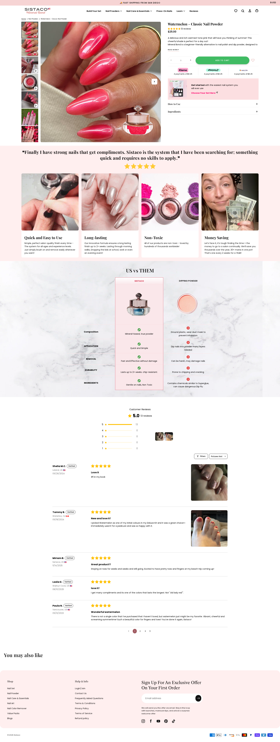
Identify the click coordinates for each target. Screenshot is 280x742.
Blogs (10, 718)
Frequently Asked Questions (89, 698)
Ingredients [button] (174, 111)
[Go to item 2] (168, 436)
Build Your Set (94, 11)
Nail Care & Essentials (18, 698)
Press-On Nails (164, 11)
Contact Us (80, 693)
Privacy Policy (82, 708)
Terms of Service (83, 713)
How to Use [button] (174, 104)
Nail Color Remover (17, 708)
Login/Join (80, 688)
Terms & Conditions (85, 703)
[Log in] (250, 11)
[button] (243, 11)
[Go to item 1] (159, 436)
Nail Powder (13, 693)
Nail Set (11, 688)
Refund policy (82, 718)
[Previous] (4, 657)
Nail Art (10, 703)
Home (23, 19)
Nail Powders (112, 11)
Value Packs (13, 713)
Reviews (194, 11)
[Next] (276, 657)
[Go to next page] (150, 631)
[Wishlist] (236, 11)
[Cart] (257, 11)
